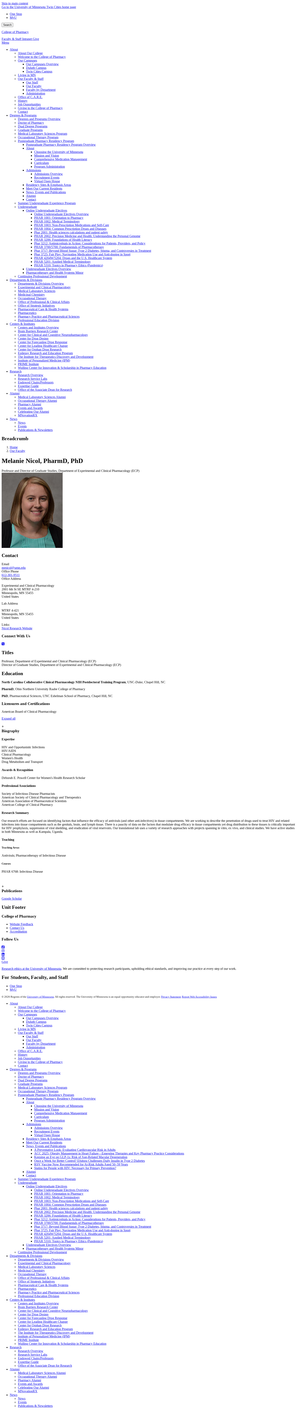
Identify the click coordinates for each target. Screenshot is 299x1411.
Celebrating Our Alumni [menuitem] (33, 411)
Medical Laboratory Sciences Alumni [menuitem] (42, 397)
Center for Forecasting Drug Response (42, 1318)
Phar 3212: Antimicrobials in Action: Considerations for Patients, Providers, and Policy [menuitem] (89, 243)
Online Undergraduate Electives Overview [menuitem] (61, 214)
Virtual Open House (47, 1135)
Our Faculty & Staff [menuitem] (31, 78)
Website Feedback (21, 924)
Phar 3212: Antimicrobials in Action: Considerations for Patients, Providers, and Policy (89, 1219)
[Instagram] (149, 951)
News (13, 1395)
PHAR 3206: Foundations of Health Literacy (63, 1215)
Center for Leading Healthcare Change (43, 1321)
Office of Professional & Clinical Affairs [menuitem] (44, 302)
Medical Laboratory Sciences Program (42, 1087)
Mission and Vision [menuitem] (46, 155)
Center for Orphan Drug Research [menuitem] (40, 349)
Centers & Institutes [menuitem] (22, 324)
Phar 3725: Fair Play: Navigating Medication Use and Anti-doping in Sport (82, 1230)
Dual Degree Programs (32, 1080)
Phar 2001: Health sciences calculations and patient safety (71, 1208)
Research (16, 1347)
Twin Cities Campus (39, 1025)
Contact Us (17, 928)
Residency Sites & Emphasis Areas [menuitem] (48, 185)
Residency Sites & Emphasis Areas (48, 1139)
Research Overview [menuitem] (30, 375)
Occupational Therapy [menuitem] (32, 298)
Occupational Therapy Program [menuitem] (38, 137)
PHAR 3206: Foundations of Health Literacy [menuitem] (63, 239)
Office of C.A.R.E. (30, 1051)
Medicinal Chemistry (31, 1270)
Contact (23, 1065)
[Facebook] (149, 947)
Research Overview (30, 1351)
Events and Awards (30, 1384)
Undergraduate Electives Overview (48, 1245)
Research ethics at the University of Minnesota (31, 968)
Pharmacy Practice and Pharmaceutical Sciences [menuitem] (49, 316)
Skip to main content (15, 3)
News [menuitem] (13, 419)
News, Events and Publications (46, 1146)
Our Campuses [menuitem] (27, 60)
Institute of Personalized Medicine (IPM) (44, 1336)
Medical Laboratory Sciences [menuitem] (36, 291)
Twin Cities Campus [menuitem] (39, 71)
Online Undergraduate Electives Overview (61, 1190)
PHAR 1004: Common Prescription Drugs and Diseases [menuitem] (70, 228)
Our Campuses (27, 1014)
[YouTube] (149, 958)
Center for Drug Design (33, 1314)
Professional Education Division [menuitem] (38, 320)
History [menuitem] (22, 100)
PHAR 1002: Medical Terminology (57, 1197)
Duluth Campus (36, 1021)
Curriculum (41, 1117)
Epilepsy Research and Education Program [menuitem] (45, 353)
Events (22, 1402)
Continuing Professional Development (42, 1252)
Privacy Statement (171, 996)
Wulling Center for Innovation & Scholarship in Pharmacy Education (62, 1343)
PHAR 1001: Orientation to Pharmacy (58, 1193)
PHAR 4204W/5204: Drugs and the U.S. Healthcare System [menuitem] (73, 258)
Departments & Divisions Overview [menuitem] (41, 283)
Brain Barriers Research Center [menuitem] (38, 331)
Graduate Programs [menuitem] (30, 130)
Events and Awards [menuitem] (30, 408)
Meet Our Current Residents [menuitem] (44, 188)
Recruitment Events (46, 1131)
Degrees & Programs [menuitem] (23, 115)
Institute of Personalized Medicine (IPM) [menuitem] (44, 360)
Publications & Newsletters (35, 1406)
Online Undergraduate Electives (46, 1186)
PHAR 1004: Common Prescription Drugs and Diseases (70, 1204)
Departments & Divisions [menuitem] (26, 280)
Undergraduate (27, 1182)
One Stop (16, 14)
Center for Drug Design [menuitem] (33, 338)
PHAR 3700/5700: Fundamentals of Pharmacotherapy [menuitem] (69, 247)
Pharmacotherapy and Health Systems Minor (54, 1248)
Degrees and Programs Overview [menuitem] (39, 119)
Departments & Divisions (26, 1256)
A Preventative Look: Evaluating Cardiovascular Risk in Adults (75, 1149)
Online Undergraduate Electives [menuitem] (46, 210)
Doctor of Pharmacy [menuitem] (31, 122)
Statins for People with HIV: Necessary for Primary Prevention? (75, 1168)
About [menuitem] (14, 49)
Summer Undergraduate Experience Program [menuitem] (47, 203)
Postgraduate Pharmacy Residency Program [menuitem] (46, 141)
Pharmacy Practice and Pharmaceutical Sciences (49, 1292)
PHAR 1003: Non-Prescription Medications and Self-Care (71, 1201)
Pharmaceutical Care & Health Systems (43, 1285)
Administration (35, 1047)
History (22, 1054)
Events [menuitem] (22, 426)
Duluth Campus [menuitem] (36, 68)
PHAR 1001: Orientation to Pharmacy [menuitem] (58, 217)
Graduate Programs (30, 1084)
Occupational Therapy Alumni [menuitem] (37, 400)
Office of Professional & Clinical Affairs (44, 1278)
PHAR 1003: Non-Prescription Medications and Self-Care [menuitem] (71, 225)
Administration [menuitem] (35, 93)
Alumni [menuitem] (31, 196)
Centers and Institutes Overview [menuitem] (38, 327)
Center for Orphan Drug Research (40, 1325)
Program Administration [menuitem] (49, 166)
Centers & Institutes (22, 1299)
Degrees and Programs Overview (39, 1073)
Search (7, 24)
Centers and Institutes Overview (38, 1303)
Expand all (8, 718)
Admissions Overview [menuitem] (48, 174)
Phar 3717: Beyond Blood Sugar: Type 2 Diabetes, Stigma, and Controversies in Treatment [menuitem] (92, 250)
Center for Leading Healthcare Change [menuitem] (43, 346)
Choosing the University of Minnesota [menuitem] (58, 152)
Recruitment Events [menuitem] (46, 177)
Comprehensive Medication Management (60, 1113)
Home (14, 447)
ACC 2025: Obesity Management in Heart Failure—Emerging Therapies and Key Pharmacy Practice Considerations (109, 1153)
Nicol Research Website (17, 628)
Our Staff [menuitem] (32, 82)
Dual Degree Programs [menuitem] (32, 126)
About (14, 1003)
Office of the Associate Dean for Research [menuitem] (45, 389)
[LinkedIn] (149, 954)
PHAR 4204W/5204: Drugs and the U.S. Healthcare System (73, 1234)
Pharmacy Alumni (29, 1380)
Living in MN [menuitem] (27, 75)
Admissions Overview (48, 1128)
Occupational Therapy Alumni (37, 1376)
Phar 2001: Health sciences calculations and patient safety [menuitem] (71, 232)
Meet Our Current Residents (44, 1142)
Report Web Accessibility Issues (199, 996)
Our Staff (32, 1036)
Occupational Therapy (32, 1274)
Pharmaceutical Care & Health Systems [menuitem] (43, 309)
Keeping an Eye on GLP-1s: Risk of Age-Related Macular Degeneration (80, 1157)
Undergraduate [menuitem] (27, 207)
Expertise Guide (28, 1362)
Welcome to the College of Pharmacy (42, 1010)
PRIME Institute (28, 1340)
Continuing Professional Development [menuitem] (42, 276)
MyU (13, 17)
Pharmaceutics (27, 1288)
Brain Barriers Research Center (38, 1307)
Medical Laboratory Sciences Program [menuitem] (42, 133)
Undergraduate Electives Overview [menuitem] (48, 269)
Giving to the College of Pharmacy (40, 1062)
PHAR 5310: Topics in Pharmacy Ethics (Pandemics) (68, 1241)
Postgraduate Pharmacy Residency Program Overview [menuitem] (61, 144)
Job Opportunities (29, 1058)
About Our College (30, 1007)
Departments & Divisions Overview (41, 1259)
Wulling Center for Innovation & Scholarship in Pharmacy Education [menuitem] (62, 367)
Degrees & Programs (23, 1069)
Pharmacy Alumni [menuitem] (29, 404)
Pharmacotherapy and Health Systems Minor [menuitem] (54, 272)
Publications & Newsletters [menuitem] (35, 430)
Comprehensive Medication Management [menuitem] (60, 159)
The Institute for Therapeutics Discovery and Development (55, 1332)
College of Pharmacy (15, 32)
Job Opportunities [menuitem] (29, 104)
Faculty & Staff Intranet (17, 39)
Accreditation (18, 931)
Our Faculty (17, 451)
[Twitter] (149, 644)
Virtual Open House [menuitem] (47, 181)
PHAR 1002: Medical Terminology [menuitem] (57, 221)
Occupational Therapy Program (38, 1091)
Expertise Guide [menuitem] (28, 386)
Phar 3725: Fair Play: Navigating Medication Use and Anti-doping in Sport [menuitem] (82, 254)
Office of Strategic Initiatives (36, 1281)
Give (36, 39)
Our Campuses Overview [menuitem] (42, 64)
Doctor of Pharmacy (31, 1076)
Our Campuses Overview (42, 1018)
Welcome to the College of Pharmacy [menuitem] (42, 57)
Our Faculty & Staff (31, 1032)
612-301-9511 (11, 575)
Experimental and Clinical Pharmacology (44, 1263)
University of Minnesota (40, 996)
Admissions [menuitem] (33, 170)
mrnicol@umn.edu (14, 567)
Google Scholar (12, 898)
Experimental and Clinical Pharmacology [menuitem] (44, 287)
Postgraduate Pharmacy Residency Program (46, 1095)
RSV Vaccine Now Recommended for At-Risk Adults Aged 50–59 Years (81, 1164)
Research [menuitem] (16, 371)
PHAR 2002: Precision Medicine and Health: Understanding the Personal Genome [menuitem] (87, 236)
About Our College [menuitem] (30, 53)
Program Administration (49, 1120)
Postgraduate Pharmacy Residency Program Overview (61, 1098)
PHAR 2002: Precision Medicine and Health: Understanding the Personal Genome (87, 1212)
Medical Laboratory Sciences (36, 1267)
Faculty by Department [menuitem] (41, 89)
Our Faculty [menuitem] (33, 86)
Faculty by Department (41, 1043)
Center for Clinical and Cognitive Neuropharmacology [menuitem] (53, 335)
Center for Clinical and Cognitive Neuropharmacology (53, 1310)
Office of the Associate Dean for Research (45, 1365)
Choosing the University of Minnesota (58, 1106)
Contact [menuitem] (23, 111)
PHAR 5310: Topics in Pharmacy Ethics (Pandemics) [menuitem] (68, 265)
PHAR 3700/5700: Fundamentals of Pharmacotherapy (69, 1223)
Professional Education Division (38, 1296)
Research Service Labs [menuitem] (32, 378)
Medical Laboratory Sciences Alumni (42, 1373)
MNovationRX (27, 1391)
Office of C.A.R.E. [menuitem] (30, 97)
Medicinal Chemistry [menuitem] (31, 294)
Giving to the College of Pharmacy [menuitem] (40, 108)
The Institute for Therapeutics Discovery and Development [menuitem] (55, 356)
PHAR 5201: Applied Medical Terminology (62, 1237)
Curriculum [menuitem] (41, 163)
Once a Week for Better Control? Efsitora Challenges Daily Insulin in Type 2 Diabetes (89, 1160)
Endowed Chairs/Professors (35, 1358)
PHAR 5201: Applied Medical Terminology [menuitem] (62, 261)
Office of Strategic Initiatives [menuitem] (36, 305)
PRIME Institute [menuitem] (28, 364)
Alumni (31, 1171)
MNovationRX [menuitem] (27, 415)
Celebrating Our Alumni (33, 1387)
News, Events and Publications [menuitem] (46, 192)
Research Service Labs (32, 1354)
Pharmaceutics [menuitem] (27, 313)
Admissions (33, 1124)
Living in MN (27, 1029)
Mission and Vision (46, 1109)
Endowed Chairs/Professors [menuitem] (35, 382)
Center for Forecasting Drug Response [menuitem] (42, 342)
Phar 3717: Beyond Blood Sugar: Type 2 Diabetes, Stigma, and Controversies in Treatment (92, 1226)
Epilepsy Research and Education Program (45, 1329)
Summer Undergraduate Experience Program (47, 1179)
